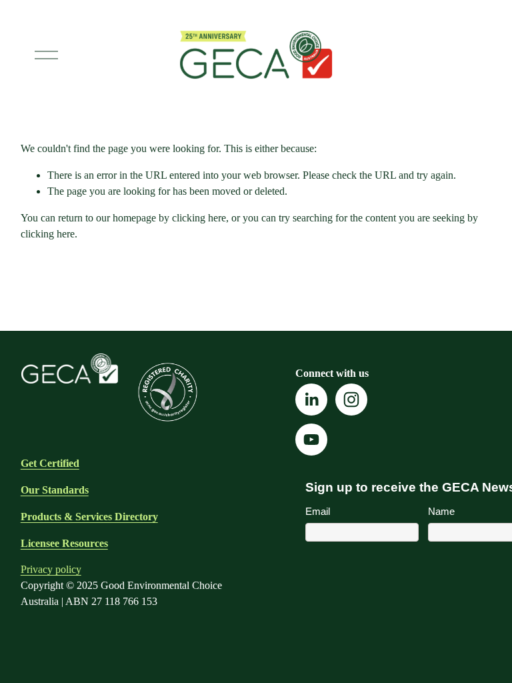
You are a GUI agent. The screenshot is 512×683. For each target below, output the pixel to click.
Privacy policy (51, 569)
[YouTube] (311, 440)
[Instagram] (351, 400)
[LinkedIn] (311, 400)
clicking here (199, 217)
